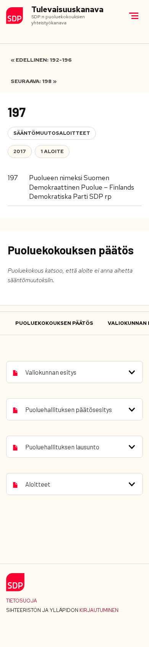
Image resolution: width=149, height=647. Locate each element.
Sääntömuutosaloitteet (51, 133)
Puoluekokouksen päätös (54, 323)
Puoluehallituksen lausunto (62, 447)
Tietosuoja (21, 600)
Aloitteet (37, 484)
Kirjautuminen (98, 610)
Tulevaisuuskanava (67, 9)
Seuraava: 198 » (34, 81)
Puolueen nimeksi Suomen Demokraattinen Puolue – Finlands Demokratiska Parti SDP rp (81, 187)
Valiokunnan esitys (50, 372)
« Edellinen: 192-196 (41, 59)
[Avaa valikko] (134, 15)
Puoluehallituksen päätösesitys (68, 409)
